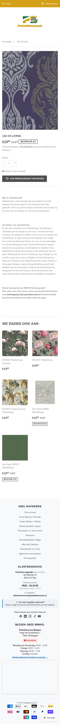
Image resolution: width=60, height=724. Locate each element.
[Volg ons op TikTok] (34, 616)
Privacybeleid (30, 558)
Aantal (5, 157)
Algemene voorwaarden (30, 553)
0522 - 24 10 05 (30, 585)
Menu (8, 3)
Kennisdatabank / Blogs (30, 540)
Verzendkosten (26, 147)
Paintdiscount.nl (30, 703)
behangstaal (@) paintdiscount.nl (24, 294)
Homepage (6, 42)
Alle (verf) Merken (30, 544)
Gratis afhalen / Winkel (30, 521)
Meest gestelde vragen (30, 526)
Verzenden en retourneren (30, 530)
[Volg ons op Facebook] (20, 616)
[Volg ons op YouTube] (39, 616)
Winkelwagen (51, 3)
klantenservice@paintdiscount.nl (30, 595)
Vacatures (30, 535)
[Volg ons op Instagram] (30, 616)
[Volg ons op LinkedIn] (25, 616)
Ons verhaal (30, 512)
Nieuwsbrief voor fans (30, 549)
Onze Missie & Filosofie (30, 517)
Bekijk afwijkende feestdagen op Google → (30, 657)
